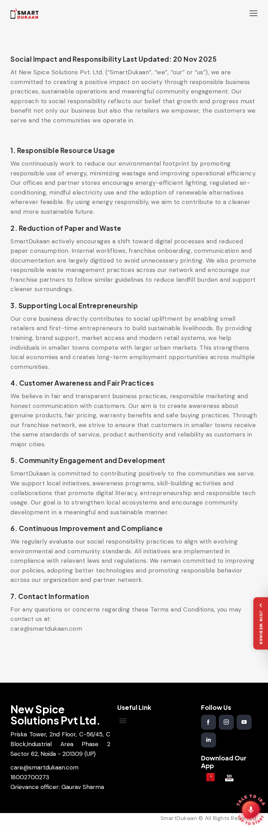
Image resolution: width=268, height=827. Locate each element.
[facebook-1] (208, 722)
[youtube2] (244, 722)
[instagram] (226, 722)
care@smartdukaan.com (44, 767)
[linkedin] (208, 740)
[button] (254, 13)
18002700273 (29, 777)
